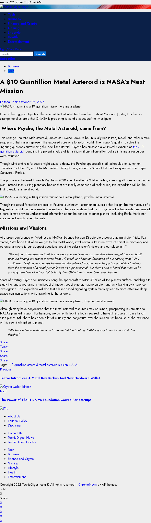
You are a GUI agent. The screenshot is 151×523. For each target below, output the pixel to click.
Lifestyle (14, 32)
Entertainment (18, 41)
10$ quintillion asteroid (23, 365)
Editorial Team (9, 102)
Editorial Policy (17, 421)
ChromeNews (87, 484)
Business (14, 19)
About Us (14, 416)
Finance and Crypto (22, 23)
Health (13, 37)
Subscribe (7, 58)
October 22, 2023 (31, 102)
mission (63, 365)
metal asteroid (48, 365)
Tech (11, 14)
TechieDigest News (21, 437)
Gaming (13, 28)
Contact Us (15, 433)
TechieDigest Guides (22, 442)
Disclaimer (14, 425)
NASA (73, 365)
